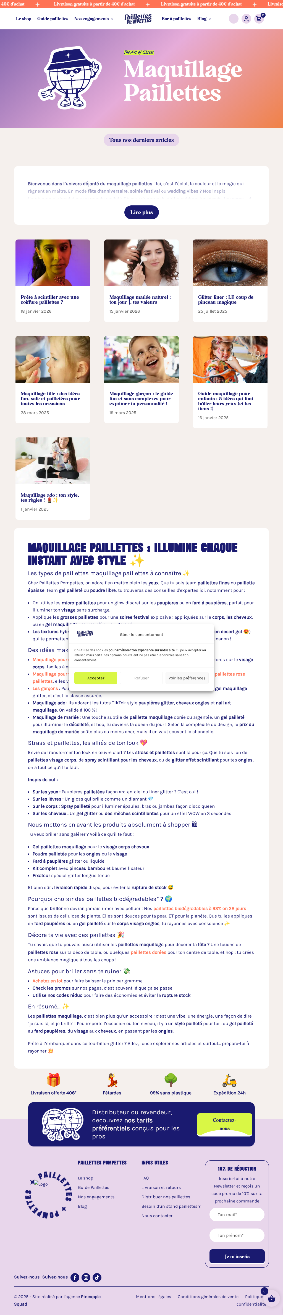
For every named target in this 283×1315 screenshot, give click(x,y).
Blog (201, 18)
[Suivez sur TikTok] (97, 1277)
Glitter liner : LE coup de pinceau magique (225, 299)
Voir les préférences (187, 678)
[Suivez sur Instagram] (86, 1277)
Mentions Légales (153, 1296)
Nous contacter (157, 1215)
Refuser (141, 678)
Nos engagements (91, 18)
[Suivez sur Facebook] (74, 1277)
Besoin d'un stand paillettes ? (171, 1206)
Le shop (23, 18)
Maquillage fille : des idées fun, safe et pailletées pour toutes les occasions (50, 398)
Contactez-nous (225, 1124)
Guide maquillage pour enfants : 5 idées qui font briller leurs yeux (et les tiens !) (225, 401)
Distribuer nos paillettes (166, 1196)
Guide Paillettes (93, 1187)
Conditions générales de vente (208, 1296)
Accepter (95, 678)
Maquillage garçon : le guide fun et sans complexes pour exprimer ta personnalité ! (141, 398)
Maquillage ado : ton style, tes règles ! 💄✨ (50, 497)
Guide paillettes (52, 18)
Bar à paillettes (176, 18)
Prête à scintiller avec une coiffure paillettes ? (50, 299)
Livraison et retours (161, 1187)
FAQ (145, 1178)
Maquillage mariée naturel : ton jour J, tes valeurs (140, 299)
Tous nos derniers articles (141, 140)
